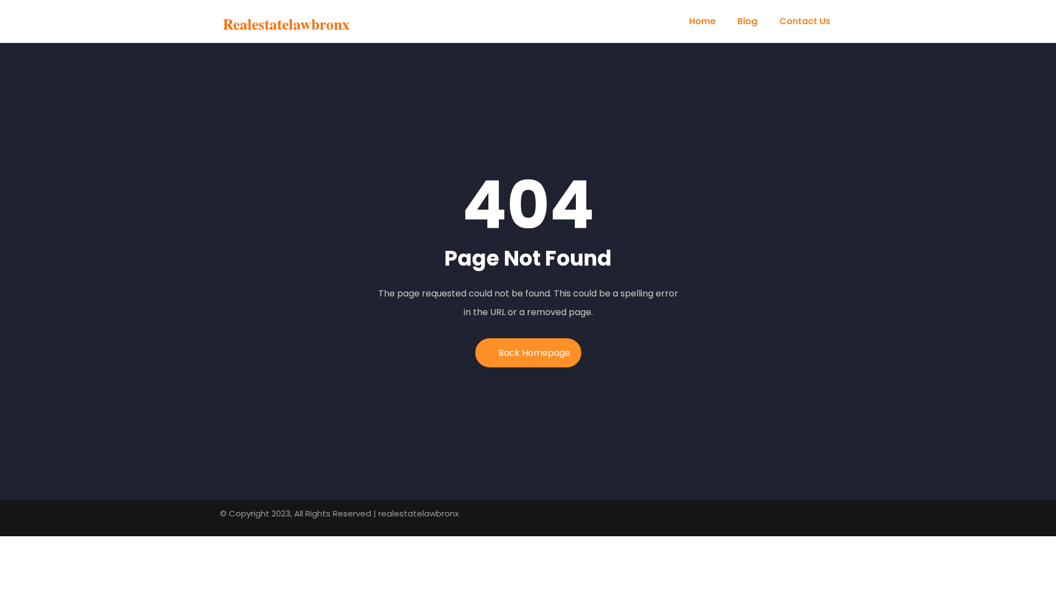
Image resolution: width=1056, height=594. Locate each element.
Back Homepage (534, 352)
